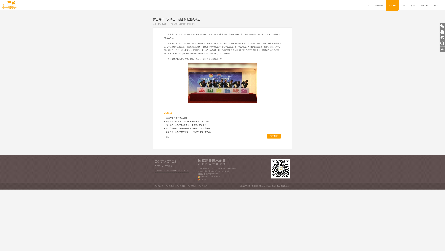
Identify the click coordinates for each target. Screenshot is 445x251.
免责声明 (220, 171)
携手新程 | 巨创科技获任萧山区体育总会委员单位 (186, 125)
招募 (413, 6)
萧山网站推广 (203, 186)
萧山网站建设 (170, 186)
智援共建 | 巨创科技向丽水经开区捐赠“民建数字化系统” (188, 132)
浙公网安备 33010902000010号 (210, 177)
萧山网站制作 (181, 186)
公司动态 (392, 6)
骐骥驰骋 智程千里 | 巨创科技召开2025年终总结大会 (187, 121)
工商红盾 (203, 179)
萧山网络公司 (159, 186)
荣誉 (403, 6)
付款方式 (226, 171)
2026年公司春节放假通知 (176, 118)
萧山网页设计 (192, 186)
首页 (367, 6)
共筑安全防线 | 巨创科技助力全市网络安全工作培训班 (188, 128)
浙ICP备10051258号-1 (213, 174)
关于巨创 (424, 6)
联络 (436, 6)
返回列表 (274, 136)
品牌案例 (379, 6)
